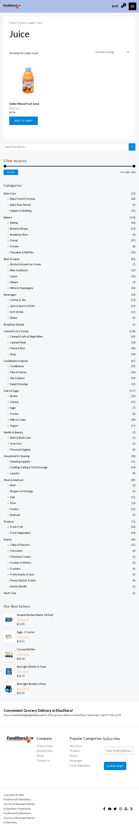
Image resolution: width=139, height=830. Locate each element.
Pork (13, 503)
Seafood (15, 514)
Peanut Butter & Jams (23, 580)
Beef (13, 485)
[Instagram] (120, 808)
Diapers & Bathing (20, 210)
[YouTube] (109, 808)
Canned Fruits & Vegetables (26, 336)
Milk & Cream (18, 419)
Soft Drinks (17, 311)
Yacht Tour (10, 593)
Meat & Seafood (13, 479)
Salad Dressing (19, 384)
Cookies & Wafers (20, 562)
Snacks (8, 539)
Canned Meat (18, 342)
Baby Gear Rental (20, 204)
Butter (14, 396)
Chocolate (16, 550)
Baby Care (10, 193)
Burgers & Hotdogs (21, 491)
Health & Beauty (13, 432)
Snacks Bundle (18, 586)
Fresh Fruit (16, 526)
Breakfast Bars (19, 234)
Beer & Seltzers (19, 270)
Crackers (15, 568)
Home (12, 22)
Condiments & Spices (16, 360)
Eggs (13, 407)
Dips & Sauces (18, 372)
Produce (9, 521)
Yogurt (14, 425)
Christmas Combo (20, 556)
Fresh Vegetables (20, 532)
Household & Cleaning (17, 456)
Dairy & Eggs (11, 390)
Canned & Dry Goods (16, 331)
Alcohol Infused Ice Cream (25, 264)
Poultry (14, 509)
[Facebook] (104, 808)
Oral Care (16, 443)
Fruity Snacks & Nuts (22, 574)
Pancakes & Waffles (22, 252)
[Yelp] (131, 808)
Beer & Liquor (12, 259)
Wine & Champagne (21, 288)
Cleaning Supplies (20, 461)
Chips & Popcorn (20, 544)
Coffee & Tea (18, 299)
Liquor (14, 276)
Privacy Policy (45, 745)
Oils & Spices (17, 378)
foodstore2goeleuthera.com (28, 715)
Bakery (8, 217)
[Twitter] (115, 808)
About (40, 755)
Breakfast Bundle (14, 324)
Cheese (14, 402)
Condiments (17, 366)
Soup (13, 354)
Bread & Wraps (19, 228)
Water (14, 317)
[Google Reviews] (126, 808)
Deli (12, 497)
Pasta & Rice (17, 348)
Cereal (14, 240)
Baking (14, 222)
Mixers (14, 282)
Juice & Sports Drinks (22, 305)
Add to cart (23, 120)
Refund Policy (45, 750)
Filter (11, 172)
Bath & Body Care (20, 437)
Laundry (15, 473)
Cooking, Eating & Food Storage (29, 467)
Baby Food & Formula (22, 198)
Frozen (14, 246)
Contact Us (43, 760)
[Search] (132, 147)
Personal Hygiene (20, 449)
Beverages (10, 294)
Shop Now (76, 745)
